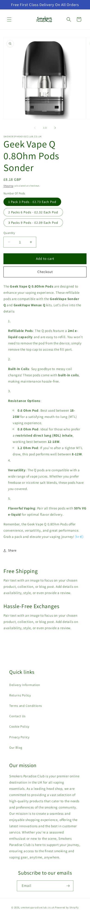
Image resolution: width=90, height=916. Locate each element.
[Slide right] (55, 128)
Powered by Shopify (67, 907)
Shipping (8, 185)
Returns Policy (20, 695)
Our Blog (15, 747)
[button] (9, 19)
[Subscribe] (68, 885)
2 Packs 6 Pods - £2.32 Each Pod (33, 212)
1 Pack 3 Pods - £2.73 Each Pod (32, 202)
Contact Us (17, 716)
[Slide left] (35, 128)
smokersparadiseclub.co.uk (37, 907)
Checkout (45, 272)
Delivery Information (24, 685)
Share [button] (12, 550)
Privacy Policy (19, 737)
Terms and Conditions (25, 706)
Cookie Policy (19, 726)
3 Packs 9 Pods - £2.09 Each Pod (33, 223)
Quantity (9, 233)
